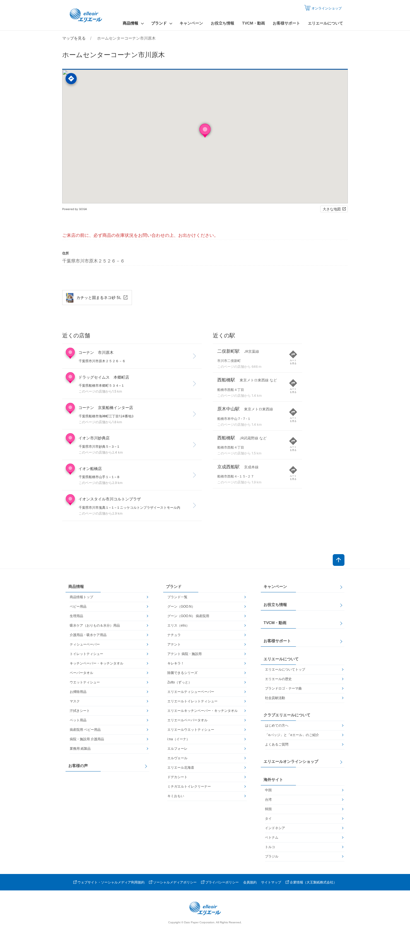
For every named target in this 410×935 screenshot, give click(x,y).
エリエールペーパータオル (187, 720)
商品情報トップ (81, 597)
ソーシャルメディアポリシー (175, 882)
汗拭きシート (80, 711)
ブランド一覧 (177, 597)
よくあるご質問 (276, 744)
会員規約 (250, 882)
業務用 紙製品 (80, 749)
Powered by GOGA (74, 209)
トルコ (270, 847)
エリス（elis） (178, 625)
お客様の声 (78, 765)
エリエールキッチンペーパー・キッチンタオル (202, 711)
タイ (268, 818)
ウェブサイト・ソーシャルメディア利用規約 (111, 882)
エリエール (86, 15)
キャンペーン (191, 23)
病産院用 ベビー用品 (85, 730)
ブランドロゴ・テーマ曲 (283, 688)
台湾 (268, 800)
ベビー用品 (78, 606)
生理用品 (76, 616)
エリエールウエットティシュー (190, 730)
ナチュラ (174, 635)
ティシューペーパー (85, 644)
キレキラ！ (175, 663)
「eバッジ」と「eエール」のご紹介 (292, 735)
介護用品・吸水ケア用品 (88, 635)
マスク (75, 701)
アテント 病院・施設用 (184, 654)
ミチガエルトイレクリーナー (189, 786)
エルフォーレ (177, 749)
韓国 (268, 809)
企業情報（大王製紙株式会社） (313, 882)
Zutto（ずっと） (179, 682)
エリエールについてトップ (285, 669)
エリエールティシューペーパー (190, 692)
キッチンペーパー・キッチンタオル (96, 663)
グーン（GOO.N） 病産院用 (188, 616)
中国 (268, 790)
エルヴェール (177, 758)
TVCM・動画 (253, 23)
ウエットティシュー (85, 682)
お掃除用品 (78, 692)
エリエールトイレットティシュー (192, 701)
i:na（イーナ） (178, 739)
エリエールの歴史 (278, 679)
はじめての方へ (276, 725)
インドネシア (275, 828)
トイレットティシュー (86, 654)
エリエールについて (325, 23)
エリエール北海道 (180, 768)
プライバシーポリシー (222, 882)
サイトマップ (271, 882)
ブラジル (271, 856)
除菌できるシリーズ (182, 673)
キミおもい (175, 796)
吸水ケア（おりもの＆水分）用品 (95, 625)
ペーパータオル (81, 673)
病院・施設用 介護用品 (87, 739)
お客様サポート (286, 23)
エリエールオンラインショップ (291, 761)
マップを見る (74, 38)
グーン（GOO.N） (181, 606)
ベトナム (271, 837)
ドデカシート (177, 777)
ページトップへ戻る (338, 560)
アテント (174, 644)
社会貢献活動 (275, 698)
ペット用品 (78, 720)
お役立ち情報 (222, 23)
